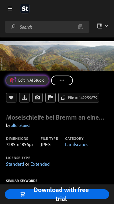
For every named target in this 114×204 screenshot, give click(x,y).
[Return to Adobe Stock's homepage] (25, 8)
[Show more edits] (62, 80)
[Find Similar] (37, 97)
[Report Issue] (50, 97)
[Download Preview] (24, 97)
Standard (15, 164)
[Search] (13, 26)
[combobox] (47, 27)
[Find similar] (80, 27)
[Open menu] (10, 8)
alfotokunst (20, 125)
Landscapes (76, 144)
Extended (40, 164)
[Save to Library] (11, 97)
